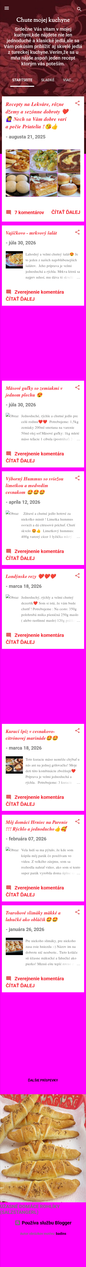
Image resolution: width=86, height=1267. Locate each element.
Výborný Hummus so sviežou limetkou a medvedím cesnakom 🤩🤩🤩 (35, 485)
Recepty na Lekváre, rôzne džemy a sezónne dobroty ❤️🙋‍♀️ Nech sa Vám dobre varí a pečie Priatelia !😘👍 (37, 115)
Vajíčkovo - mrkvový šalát (31, 232)
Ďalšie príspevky (43, 1080)
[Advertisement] (43, 343)
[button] (77, 103)
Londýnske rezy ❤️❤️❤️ (31, 576)
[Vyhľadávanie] (79, 9)
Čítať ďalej (65, 212)
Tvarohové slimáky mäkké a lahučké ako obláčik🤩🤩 (33, 916)
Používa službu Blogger (46, 1223)
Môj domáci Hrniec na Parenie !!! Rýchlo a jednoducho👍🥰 (37, 825)
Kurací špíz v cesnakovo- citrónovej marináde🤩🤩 (32, 734)
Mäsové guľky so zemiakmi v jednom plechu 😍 (34, 391)
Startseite (22, 80)
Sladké (47, 80)
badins (61, 1234)
